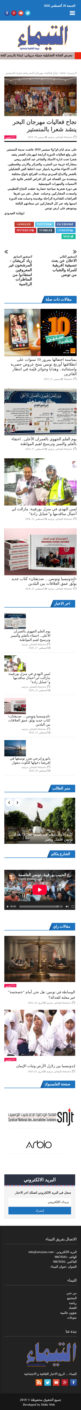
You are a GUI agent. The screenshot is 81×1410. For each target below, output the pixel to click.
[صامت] (67, 906)
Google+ (22, 224)
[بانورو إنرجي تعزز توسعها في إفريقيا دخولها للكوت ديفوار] (15, 748)
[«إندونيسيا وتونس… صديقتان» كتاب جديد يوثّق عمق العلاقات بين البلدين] (40, 551)
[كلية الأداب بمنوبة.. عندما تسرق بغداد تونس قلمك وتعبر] (39, 821)
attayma (68, 379)
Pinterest (24, 230)
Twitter (43, 224)
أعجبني (9, 137)
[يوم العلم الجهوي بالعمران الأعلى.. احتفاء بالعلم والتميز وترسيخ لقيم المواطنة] (40, 412)
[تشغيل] (8, 906)
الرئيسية (72, 73)
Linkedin (64, 230)
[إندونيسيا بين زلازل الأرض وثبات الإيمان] (39, 1033)
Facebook (64, 224)
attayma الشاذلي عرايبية (60, 137)
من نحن (72, 1293)
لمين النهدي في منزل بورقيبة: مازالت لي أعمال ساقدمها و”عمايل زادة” (29, 678)
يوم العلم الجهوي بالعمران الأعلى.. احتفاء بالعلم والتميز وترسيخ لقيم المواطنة (30, 635)
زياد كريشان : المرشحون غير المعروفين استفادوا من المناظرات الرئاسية (20, 270)
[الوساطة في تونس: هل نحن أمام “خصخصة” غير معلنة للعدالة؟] (39, 959)
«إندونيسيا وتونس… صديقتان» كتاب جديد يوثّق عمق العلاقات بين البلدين (29, 720)
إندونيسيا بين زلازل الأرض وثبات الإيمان (45, 1066)
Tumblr (45, 230)
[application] (39, 890)
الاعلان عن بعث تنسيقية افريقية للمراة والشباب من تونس (64, 266)
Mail (66, 236)
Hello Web (48, 1404)
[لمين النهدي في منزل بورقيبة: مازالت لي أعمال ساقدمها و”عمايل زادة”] (40, 482)
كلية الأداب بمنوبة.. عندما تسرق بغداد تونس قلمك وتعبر (43, 836)
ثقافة (62, 73)
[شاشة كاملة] (73, 906)
